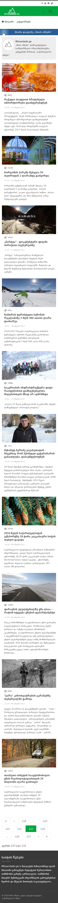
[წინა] (14, 821)
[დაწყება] (6, 821)
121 (8, 829)
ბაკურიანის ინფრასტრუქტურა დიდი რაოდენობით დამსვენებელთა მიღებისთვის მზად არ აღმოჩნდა (28, 391)
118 (24, 821)
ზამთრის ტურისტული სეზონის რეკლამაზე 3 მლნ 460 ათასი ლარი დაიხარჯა (27, 318)
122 (19, 829)
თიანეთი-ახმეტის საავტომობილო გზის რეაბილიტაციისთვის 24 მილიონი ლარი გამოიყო (27, 778)
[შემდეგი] (38, 836)
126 (17, 836)
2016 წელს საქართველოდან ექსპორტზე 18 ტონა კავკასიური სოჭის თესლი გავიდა (30, 536)
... (34, 821)
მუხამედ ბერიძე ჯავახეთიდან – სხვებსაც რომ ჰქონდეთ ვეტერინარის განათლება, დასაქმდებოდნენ (29, 453)
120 (45, 821)
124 (42, 829)
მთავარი (9, 21)
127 (28, 836)
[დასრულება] (47, 836)
